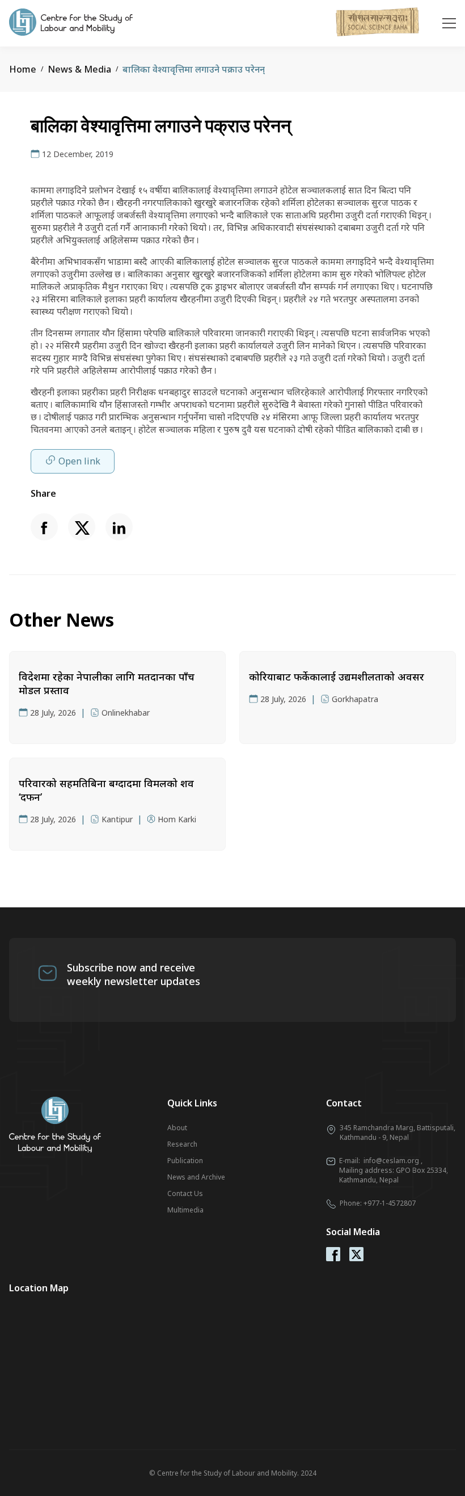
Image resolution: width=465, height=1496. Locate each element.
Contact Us (185, 1193)
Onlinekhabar (126, 712)
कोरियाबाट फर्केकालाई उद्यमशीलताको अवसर (336, 676)
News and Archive (196, 1177)
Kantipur (117, 819)
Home (22, 69)
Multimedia (185, 1210)
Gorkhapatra (355, 699)
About (177, 1127)
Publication (185, 1160)
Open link (79, 461)
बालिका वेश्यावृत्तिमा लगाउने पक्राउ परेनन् (193, 69)
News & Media (79, 69)
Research (182, 1144)
